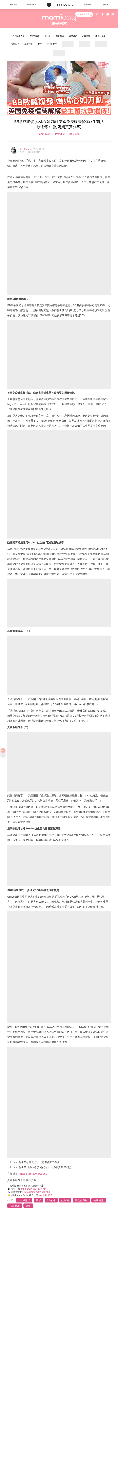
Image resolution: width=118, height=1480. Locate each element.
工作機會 (104, 4)
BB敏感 (51, 1200)
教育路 (47, 35)
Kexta (26, 149)
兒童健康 (60, 133)
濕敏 (28, 1205)
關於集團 (13, 4)
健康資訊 (73, 35)
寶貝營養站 (81, 1200)
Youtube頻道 (46, 1195)
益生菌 (65, 1200)
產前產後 (60, 35)
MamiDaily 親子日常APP (34, 1188)
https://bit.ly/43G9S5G (34, 1173)
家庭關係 (86, 35)
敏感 (38, 1200)
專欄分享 (15, 43)
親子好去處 (100, 35)
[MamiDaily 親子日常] (59, 19)
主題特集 (28, 43)
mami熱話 (34, 35)
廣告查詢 (87, 4)
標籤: (11, 1200)
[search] (97, 14)
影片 (40, 43)
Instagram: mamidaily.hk (36, 1191)
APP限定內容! (19, 35)
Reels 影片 (52, 43)
